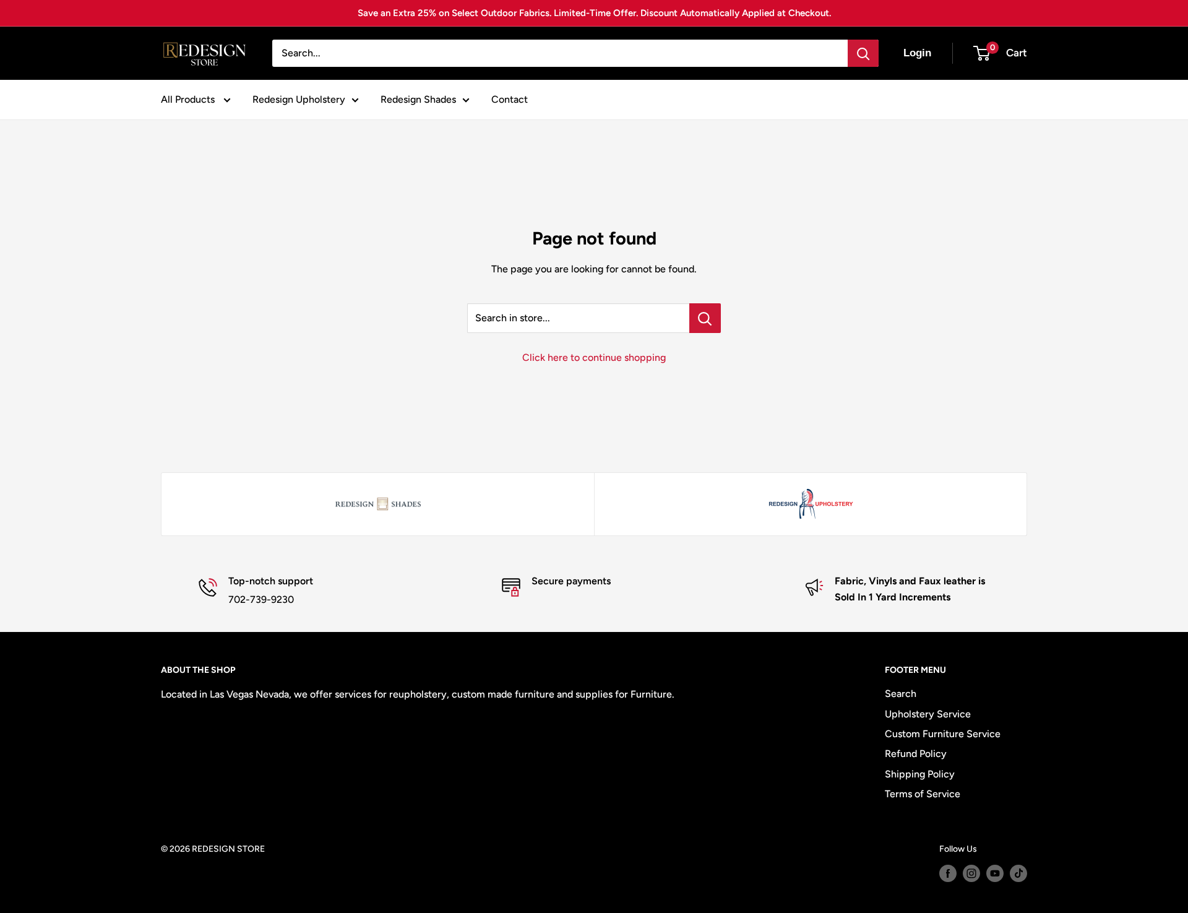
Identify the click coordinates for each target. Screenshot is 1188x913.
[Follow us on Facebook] (948, 873)
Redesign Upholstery (298, 99)
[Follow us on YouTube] (995, 873)
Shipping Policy (920, 774)
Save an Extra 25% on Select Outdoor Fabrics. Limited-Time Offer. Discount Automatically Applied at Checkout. (594, 13)
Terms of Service (922, 794)
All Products (189, 99)
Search (900, 693)
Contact (509, 99)
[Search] (863, 53)
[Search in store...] (705, 318)
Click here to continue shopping (594, 357)
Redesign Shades (418, 99)
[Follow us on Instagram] (971, 873)
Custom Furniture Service (943, 734)
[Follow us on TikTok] (1018, 873)
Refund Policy (916, 753)
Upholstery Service (928, 714)
